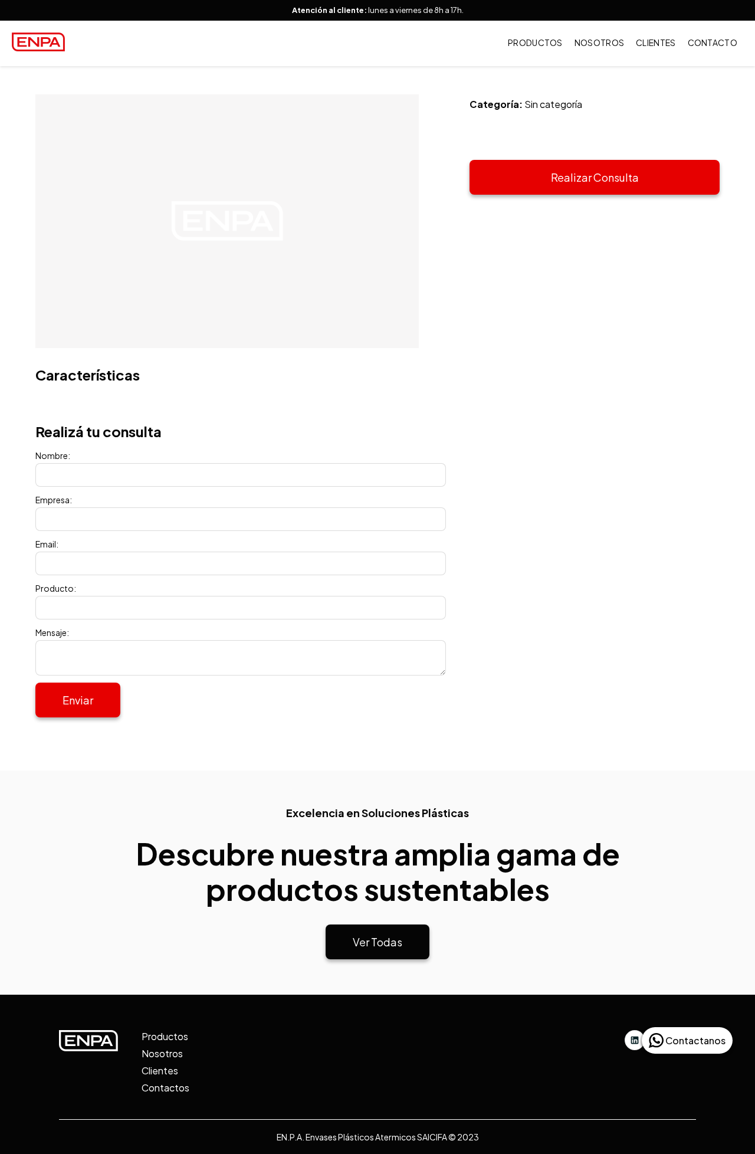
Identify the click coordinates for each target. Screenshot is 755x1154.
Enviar (78, 700)
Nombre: (52, 455)
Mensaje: (52, 632)
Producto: (55, 588)
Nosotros (599, 42)
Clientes (655, 42)
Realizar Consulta (595, 177)
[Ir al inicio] (38, 47)
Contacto (712, 42)
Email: (46, 544)
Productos (535, 42)
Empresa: (53, 499)
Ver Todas (377, 942)
